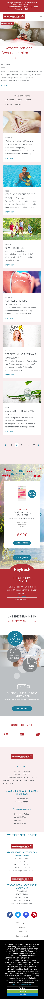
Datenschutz (22, 931)
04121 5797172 (24, 5)
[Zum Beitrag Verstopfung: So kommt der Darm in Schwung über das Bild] (22, 122)
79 (34, 445)
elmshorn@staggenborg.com (25, 777)
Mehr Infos (23, 994)
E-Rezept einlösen (15, 7)
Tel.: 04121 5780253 (22, 864)
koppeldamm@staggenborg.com (22, 870)
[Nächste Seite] (38, 445)
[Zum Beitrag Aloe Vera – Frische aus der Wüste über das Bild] (22, 392)
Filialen (27, 9)
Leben (19, 99)
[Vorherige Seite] (5, 445)
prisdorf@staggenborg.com (22, 903)
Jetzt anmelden (22, 708)
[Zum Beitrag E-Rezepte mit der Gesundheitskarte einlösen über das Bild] (22, 33)
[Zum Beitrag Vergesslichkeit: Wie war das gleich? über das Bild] (22, 336)
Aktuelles (9, 99)
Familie (28, 99)
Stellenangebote (22, 923)
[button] (41, 513)
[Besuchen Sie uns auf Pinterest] (34, 915)
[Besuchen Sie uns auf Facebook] (10, 915)
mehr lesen (21, 596)
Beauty (8, 104)
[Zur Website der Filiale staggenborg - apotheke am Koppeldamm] (22, 846)
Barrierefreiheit (22, 936)
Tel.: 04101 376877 (22, 897)
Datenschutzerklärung (21, 985)
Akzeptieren (22, 991)
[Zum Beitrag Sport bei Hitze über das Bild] (22, 229)
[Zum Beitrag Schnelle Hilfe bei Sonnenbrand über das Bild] (22, 282)
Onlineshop (27, 7)
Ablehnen (22, 988)
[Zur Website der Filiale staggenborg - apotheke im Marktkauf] (22, 879)
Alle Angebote (22, 557)
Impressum (22, 927)
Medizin (18, 104)
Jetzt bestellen (22, 543)
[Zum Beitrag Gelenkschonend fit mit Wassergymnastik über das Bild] (22, 176)
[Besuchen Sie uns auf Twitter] (18, 915)
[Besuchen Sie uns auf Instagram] (26, 915)
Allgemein (5, 64)
